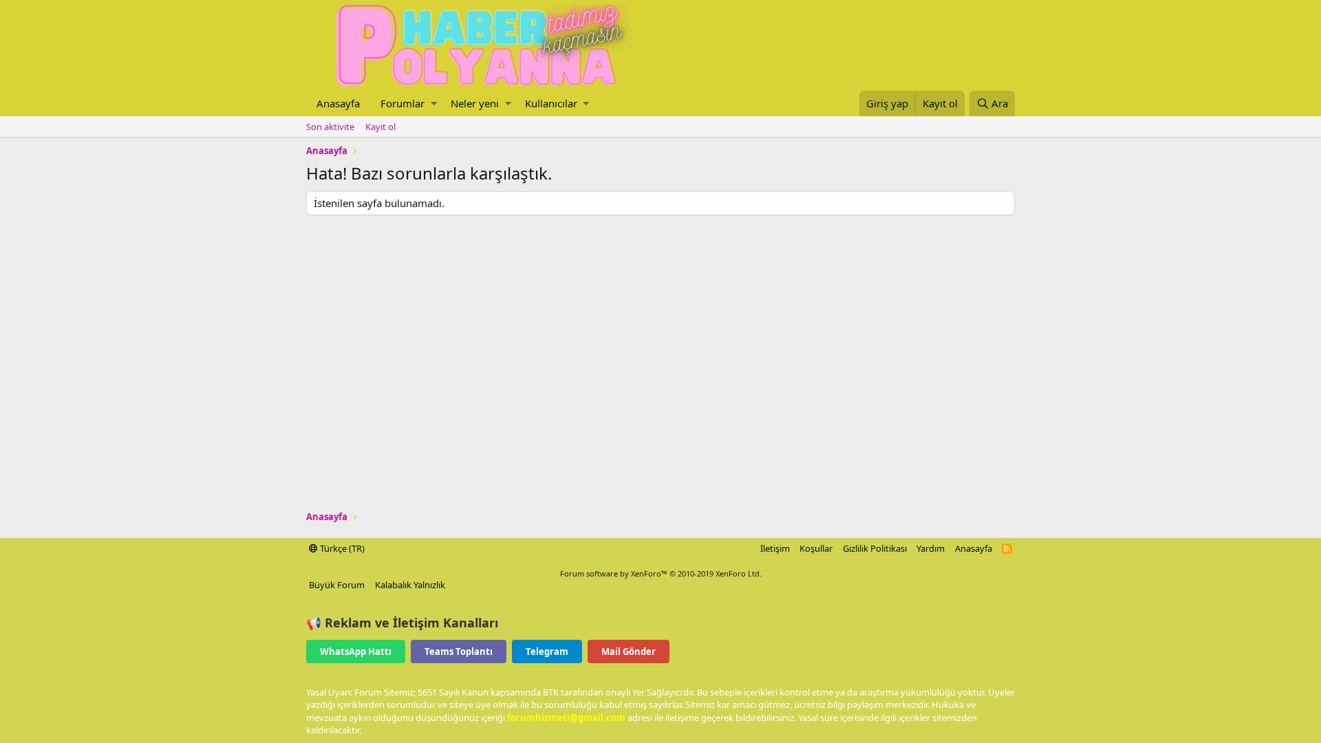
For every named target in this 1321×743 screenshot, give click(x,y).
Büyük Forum (337, 585)
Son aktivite (330, 126)
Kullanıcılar (551, 103)
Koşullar (816, 548)
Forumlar (402, 103)
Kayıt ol (380, 126)
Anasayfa (338, 103)
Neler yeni (475, 103)
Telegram (547, 651)
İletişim (775, 548)
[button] (433, 103)
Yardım (930, 548)
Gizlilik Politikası (875, 548)
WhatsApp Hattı (355, 651)
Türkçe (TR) (341, 548)
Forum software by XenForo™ (661, 573)
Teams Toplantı (459, 651)
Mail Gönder (628, 651)
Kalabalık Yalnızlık (410, 585)
